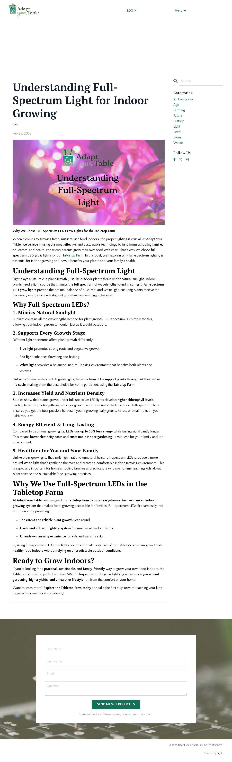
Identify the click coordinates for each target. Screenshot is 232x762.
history (178, 121)
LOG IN (132, 10)
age (176, 105)
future (177, 116)
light (15, 124)
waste (178, 143)
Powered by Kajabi (213, 753)
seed (177, 132)
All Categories (183, 99)
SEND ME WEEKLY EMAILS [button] (116, 704)
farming (179, 110)
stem (177, 137)
